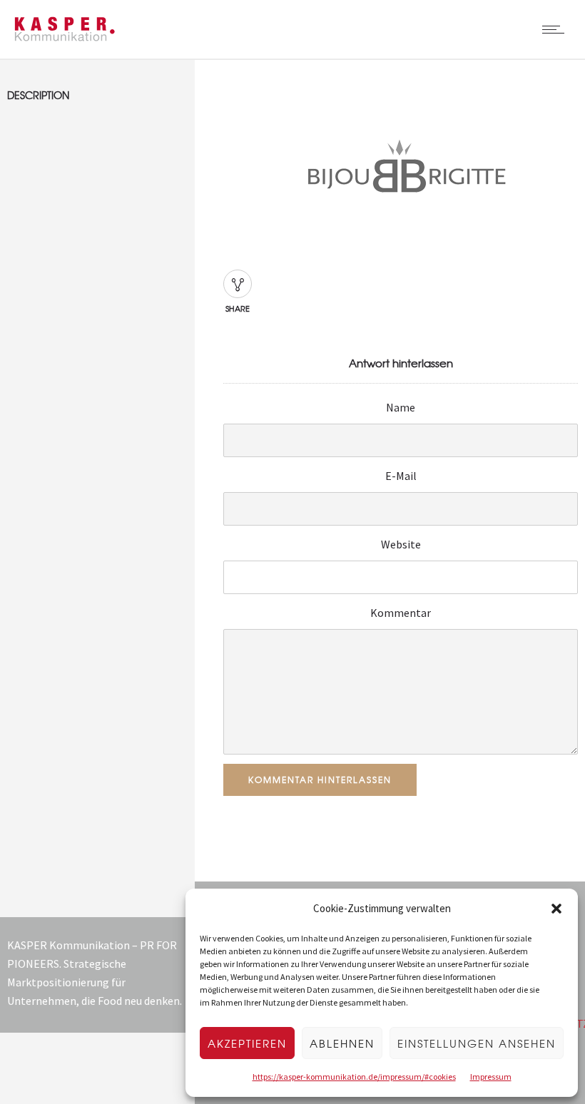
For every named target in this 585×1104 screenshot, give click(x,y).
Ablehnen (342, 1043)
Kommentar (400, 612)
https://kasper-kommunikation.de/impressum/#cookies (354, 1076)
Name (400, 407)
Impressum (491, 1076)
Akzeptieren (247, 1043)
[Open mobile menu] (556, 29)
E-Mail (401, 476)
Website (401, 544)
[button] (556, 908)
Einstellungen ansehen (476, 1043)
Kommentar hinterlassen (320, 779)
